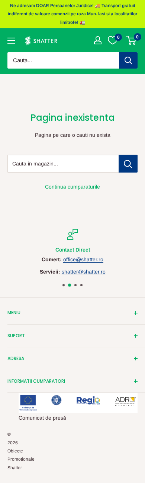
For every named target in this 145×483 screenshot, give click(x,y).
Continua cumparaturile (72, 187)
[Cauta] (128, 60)
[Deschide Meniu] (11, 41)
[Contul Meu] (98, 40)
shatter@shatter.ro (84, 272)
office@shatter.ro (83, 260)
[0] (131, 40)
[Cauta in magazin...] (128, 164)
